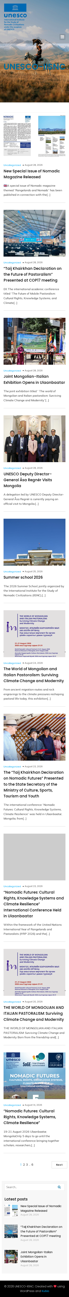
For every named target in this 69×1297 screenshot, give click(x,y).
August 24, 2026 (34, 663)
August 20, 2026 (34, 1001)
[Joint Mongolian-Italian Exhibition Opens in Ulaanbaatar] (11, 1257)
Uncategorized (12, 165)
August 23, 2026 (34, 766)
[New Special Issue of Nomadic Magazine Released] (11, 1211)
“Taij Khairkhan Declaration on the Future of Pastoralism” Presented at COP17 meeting (41, 1231)
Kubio (45, 1291)
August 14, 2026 (33, 1105)
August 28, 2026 (34, 165)
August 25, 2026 (34, 571)
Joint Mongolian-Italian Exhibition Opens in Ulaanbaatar (37, 1256)
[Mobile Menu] (62, 37)
